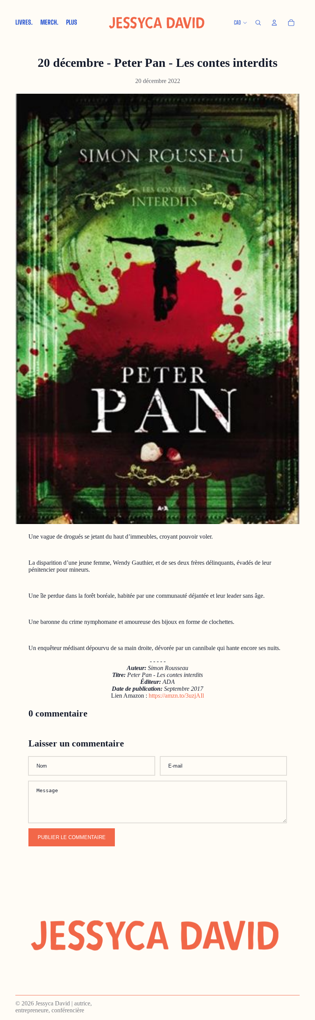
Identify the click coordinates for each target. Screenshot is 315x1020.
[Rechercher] (258, 22)
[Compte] (274, 22)
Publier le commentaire (72, 837)
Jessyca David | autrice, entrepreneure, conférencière (53, 1006)
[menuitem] (71, 22)
